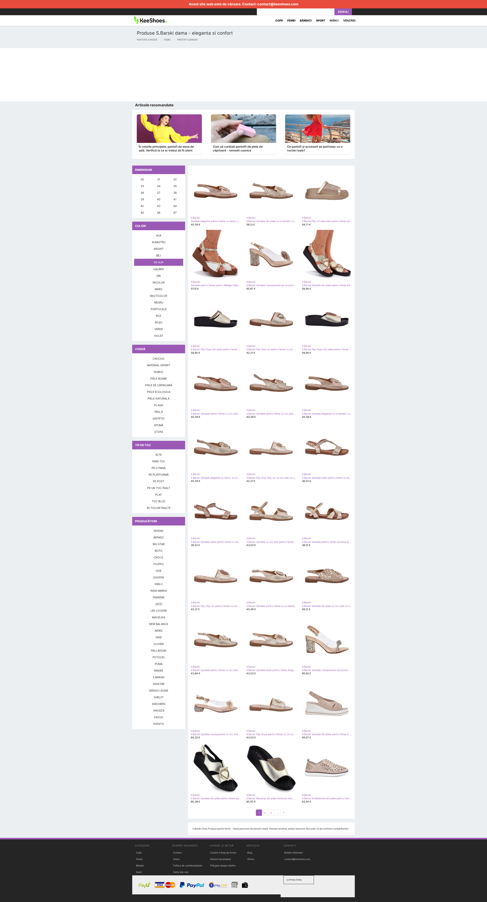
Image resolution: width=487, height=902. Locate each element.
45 (142, 212)
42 (142, 206)
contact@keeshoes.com (277, 4)
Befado (159, 537)
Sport (139, 872)
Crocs (158, 557)
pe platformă (159, 474)
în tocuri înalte (158, 508)
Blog (249, 852)
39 (142, 199)
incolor (159, 282)
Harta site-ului (180, 872)
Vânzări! (349, 20)
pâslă (158, 411)
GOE (158, 570)
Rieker (158, 670)
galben (158, 269)
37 (158, 192)
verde (158, 329)
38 (175, 192)
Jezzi (158, 604)
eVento (158, 723)
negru (158, 302)
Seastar (158, 683)
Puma (158, 664)
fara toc (158, 461)
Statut (176, 859)
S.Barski (159, 677)
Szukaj (343, 11)
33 (142, 186)
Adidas (158, 530)
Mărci (334, 20)
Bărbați (140, 865)
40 (158, 199)
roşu (158, 322)
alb (158, 235)
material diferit (158, 365)
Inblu (159, 584)
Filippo (159, 564)
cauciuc (159, 358)
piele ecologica (158, 391)
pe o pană (159, 468)
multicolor (158, 295)
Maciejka (158, 617)
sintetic (159, 418)
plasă (158, 405)
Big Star (159, 544)
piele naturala (158, 398)
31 (158, 179)
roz (158, 315)
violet (158, 335)
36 (142, 192)
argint (159, 248)
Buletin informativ (293, 852)
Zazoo (158, 717)
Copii (139, 852)
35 (175, 186)
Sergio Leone (158, 690)
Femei (139, 859)
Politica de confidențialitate (187, 865)
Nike (159, 637)
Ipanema (158, 597)
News (158, 630)
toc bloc (159, 501)
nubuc (158, 371)
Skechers (159, 703)
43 (158, 206)
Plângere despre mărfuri (223, 865)
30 (142, 179)
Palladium (158, 650)
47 (175, 212)
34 (158, 186)
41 (175, 199)
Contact (177, 852)
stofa (158, 431)
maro (158, 289)
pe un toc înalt (158, 488)
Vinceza (158, 710)
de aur (158, 262)
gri (158, 275)
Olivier (159, 644)
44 (175, 206)
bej (158, 255)
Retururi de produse (220, 859)
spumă (158, 425)
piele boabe (158, 378)
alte (158, 454)
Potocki (159, 657)
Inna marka (158, 590)
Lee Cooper (158, 610)
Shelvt (159, 697)
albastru (159, 242)
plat (158, 494)
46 (158, 212)
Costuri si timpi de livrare (223, 852)
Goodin (158, 577)
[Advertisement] (114, 74)
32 (175, 179)
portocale (159, 309)
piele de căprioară (158, 385)
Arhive (250, 859)
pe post (158, 481)
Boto (158, 550)
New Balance (158, 624)
